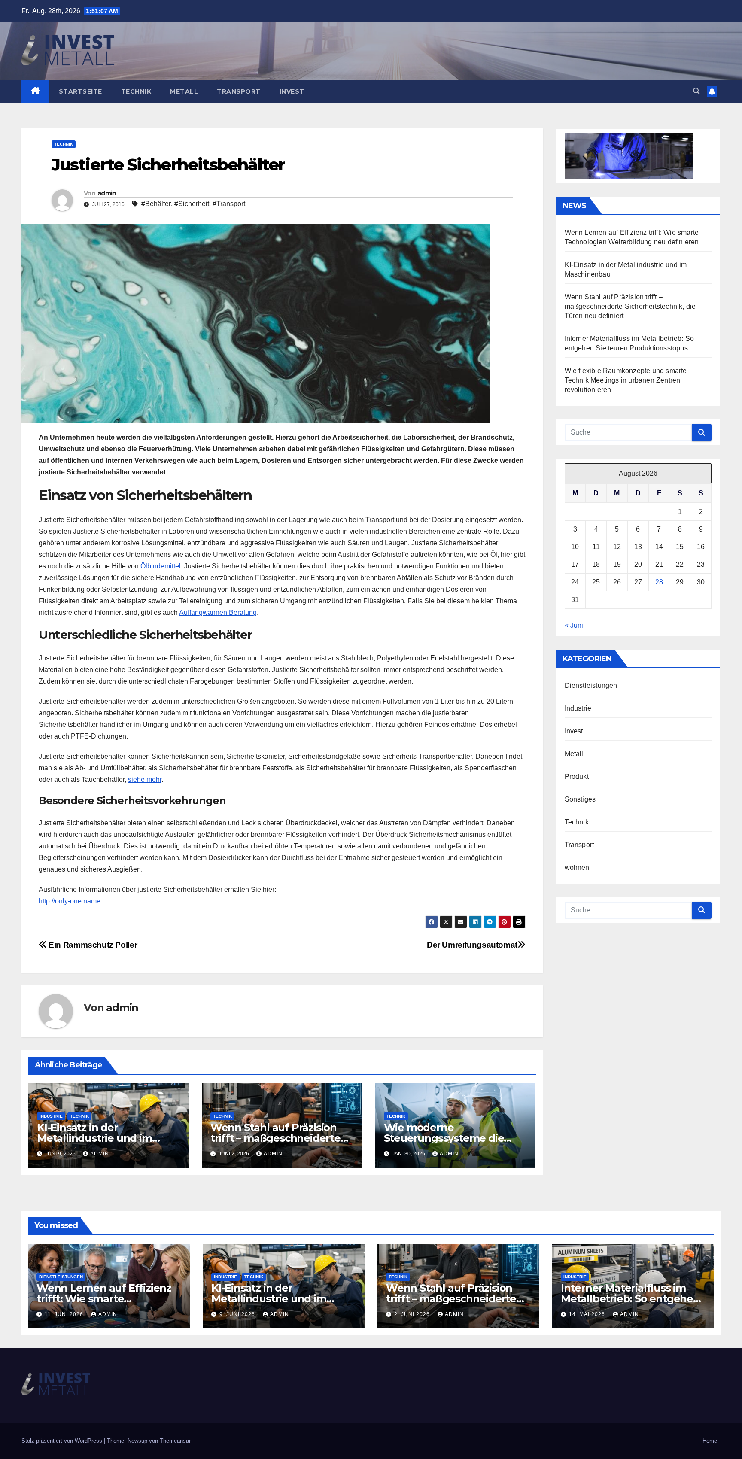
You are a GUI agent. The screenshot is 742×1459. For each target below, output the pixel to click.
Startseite (80, 91)
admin (106, 193)
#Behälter (156, 203)
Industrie (51, 1116)
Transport (239, 91)
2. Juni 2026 (413, 1314)
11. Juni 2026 (65, 1314)
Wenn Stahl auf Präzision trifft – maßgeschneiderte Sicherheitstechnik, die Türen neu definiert (630, 306)
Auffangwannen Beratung (218, 612)
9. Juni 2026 (238, 1314)
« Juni (574, 625)
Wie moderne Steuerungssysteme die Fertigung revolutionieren (449, 1138)
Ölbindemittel (160, 566)
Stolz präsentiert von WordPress (62, 1441)
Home (709, 1441)
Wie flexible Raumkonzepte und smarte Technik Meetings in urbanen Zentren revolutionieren (626, 380)
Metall (184, 91)
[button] (696, 91)
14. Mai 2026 (588, 1314)
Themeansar (175, 1441)
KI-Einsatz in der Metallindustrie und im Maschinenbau (94, 1138)
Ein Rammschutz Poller (92, 944)
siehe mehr (144, 779)
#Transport (229, 203)
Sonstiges (580, 799)
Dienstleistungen (591, 685)
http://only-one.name (69, 901)
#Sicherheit (191, 203)
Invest (292, 91)
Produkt (577, 776)
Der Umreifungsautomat (472, 944)
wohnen (577, 867)
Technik (136, 91)
